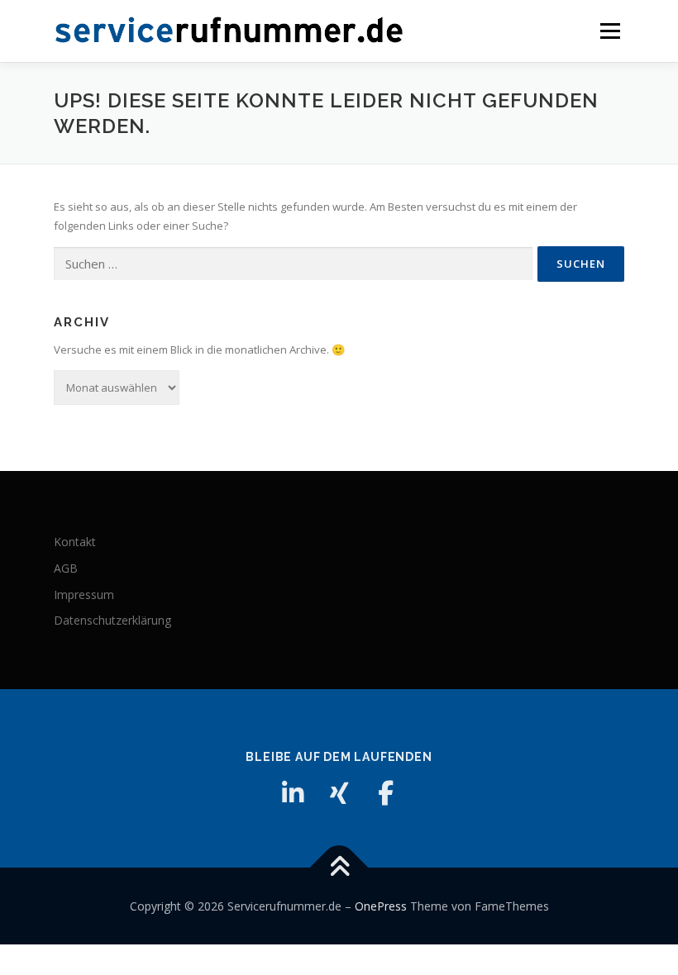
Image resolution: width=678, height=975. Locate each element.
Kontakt (75, 541)
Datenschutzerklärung (112, 620)
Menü (609, 30)
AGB (66, 568)
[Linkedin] (292, 793)
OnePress (381, 906)
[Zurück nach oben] (339, 867)
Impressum (84, 594)
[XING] (339, 793)
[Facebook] (385, 793)
